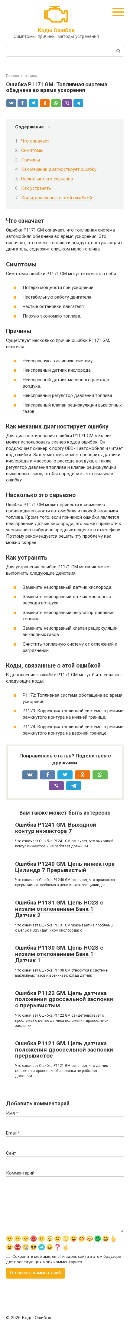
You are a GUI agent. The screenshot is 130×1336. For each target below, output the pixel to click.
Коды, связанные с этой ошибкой (56, 198)
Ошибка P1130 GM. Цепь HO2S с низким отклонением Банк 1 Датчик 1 (59, 954)
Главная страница (21, 76)
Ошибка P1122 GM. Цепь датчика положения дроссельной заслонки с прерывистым (64, 999)
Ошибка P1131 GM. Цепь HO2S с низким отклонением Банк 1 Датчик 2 (59, 909)
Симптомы (32, 150)
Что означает (35, 141)
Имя (12, 1113)
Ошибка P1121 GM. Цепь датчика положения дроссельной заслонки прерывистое (64, 1049)
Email (13, 1133)
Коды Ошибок (56, 30)
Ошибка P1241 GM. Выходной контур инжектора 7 (55, 827)
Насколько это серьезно (47, 179)
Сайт (11, 1153)
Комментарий (20, 1173)
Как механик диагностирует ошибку (58, 169)
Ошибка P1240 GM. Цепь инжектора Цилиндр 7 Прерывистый (65, 867)
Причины (30, 160)
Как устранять (36, 188)
